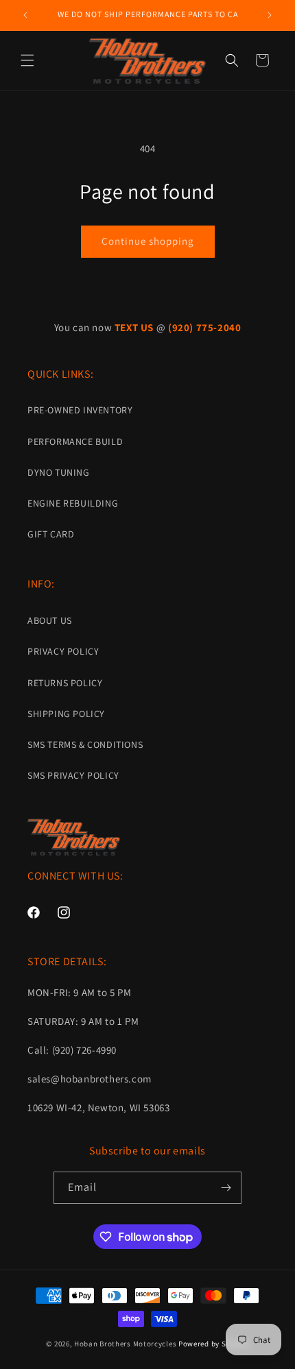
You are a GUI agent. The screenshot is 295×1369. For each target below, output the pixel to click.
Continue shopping (148, 240)
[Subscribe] (226, 1188)
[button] (27, 60)
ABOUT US (49, 620)
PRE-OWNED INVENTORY (79, 410)
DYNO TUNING (58, 472)
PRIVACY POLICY (63, 651)
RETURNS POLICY (64, 683)
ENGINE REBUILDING (72, 503)
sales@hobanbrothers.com (89, 1078)
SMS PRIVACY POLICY (73, 775)
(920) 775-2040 (204, 327)
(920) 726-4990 (84, 1049)
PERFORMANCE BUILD (75, 441)
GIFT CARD (50, 534)
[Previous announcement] (25, 15)
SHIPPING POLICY (66, 713)
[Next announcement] (270, 15)
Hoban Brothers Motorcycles (125, 1343)
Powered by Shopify (213, 1343)
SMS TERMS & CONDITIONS (85, 744)
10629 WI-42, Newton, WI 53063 (98, 1107)
